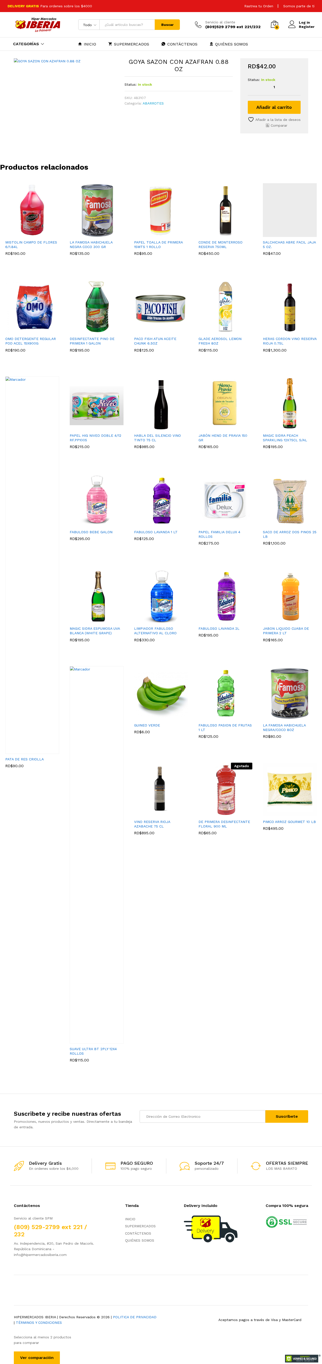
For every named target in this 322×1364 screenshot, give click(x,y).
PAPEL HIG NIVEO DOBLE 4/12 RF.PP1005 (95, 437)
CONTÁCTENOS (182, 44)
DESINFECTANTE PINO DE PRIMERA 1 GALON (92, 341)
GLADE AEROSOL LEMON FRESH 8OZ (220, 341)
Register (306, 27)
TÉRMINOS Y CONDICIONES (39, 1323)
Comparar (279, 125)
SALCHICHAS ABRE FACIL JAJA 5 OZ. (289, 244)
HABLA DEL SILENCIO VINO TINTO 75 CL (157, 437)
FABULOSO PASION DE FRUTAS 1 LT (225, 727)
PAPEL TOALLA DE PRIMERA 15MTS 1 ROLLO (158, 244)
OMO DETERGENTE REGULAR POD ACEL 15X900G (30, 341)
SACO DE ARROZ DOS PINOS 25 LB (289, 534)
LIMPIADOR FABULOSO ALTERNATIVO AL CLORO (155, 630)
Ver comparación (37, 1357)
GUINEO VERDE (147, 725)
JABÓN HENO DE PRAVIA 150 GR (222, 437)
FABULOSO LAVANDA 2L (218, 628)
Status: (131, 84)
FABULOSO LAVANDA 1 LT (156, 532)
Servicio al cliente (220, 22)
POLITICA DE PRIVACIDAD (134, 1317)
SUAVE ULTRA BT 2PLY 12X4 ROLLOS (93, 1051)
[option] (32, 226)
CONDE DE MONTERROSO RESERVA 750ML (220, 244)
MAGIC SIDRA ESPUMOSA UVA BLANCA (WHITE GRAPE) (95, 630)
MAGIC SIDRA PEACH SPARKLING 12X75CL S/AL (285, 437)
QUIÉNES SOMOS (231, 44)
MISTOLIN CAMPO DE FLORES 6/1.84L (31, 244)
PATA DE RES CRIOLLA (24, 759)
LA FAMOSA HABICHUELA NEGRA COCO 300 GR (91, 244)
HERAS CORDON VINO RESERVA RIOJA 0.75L (289, 341)
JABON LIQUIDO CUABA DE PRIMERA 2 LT (286, 630)
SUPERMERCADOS (131, 44)
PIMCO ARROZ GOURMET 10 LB (289, 822)
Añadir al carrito (274, 107)
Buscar (167, 25)
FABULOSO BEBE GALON (91, 532)
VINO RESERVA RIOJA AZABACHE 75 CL (152, 824)
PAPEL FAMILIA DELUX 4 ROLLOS (219, 534)
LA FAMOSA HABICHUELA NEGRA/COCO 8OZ (284, 727)
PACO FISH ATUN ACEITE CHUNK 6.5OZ (155, 341)
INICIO (90, 44)
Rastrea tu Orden (258, 6)
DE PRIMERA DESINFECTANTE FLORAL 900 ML (224, 824)
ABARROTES (153, 103)
